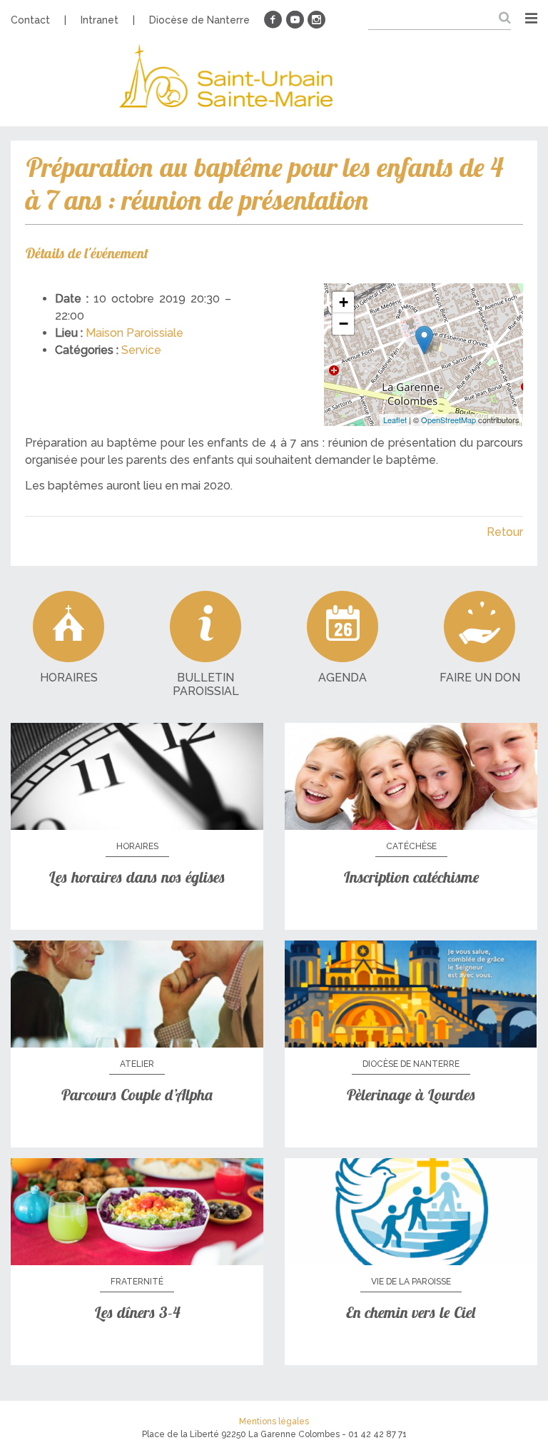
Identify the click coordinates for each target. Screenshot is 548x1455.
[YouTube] (294, 20)
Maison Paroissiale (134, 333)
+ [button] (343, 302)
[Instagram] (316, 20)
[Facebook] (273, 20)
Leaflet (395, 419)
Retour (505, 532)
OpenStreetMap (448, 419)
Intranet (99, 20)
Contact (30, 20)
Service (141, 350)
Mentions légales (274, 1421)
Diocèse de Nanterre (199, 20)
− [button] (343, 324)
